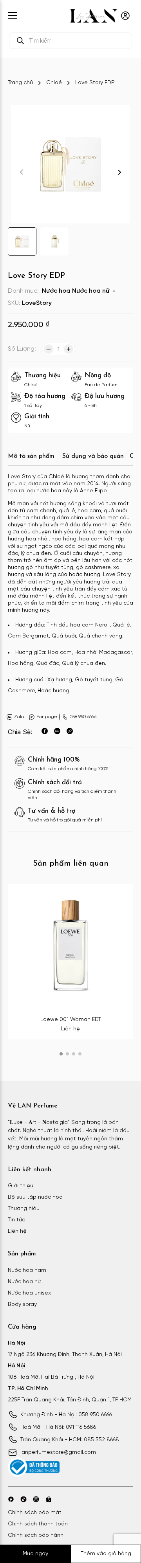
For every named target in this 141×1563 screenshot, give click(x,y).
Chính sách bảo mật (34, 1513)
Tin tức (16, 1220)
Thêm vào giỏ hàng (106, 1554)
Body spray (22, 1304)
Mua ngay (35, 1554)
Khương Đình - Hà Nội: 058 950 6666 (66, 1415)
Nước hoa (56, 291)
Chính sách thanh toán (38, 1524)
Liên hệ (17, 1231)
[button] (119, 172)
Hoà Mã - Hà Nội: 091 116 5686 (58, 1427)
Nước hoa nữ (90, 291)
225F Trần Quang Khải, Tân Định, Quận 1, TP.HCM (70, 1400)
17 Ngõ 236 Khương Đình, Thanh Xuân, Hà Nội (65, 1355)
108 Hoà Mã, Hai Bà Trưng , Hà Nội (51, 1377)
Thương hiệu (24, 1209)
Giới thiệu (20, 1186)
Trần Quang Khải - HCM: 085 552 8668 (69, 1440)
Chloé (54, 83)
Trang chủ (20, 83)
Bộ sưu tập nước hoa (35, 1197)
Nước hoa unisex (29, 1293)
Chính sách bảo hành (35, 1535)
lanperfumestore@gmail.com (58, 1452)
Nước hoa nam (27, 1270)
